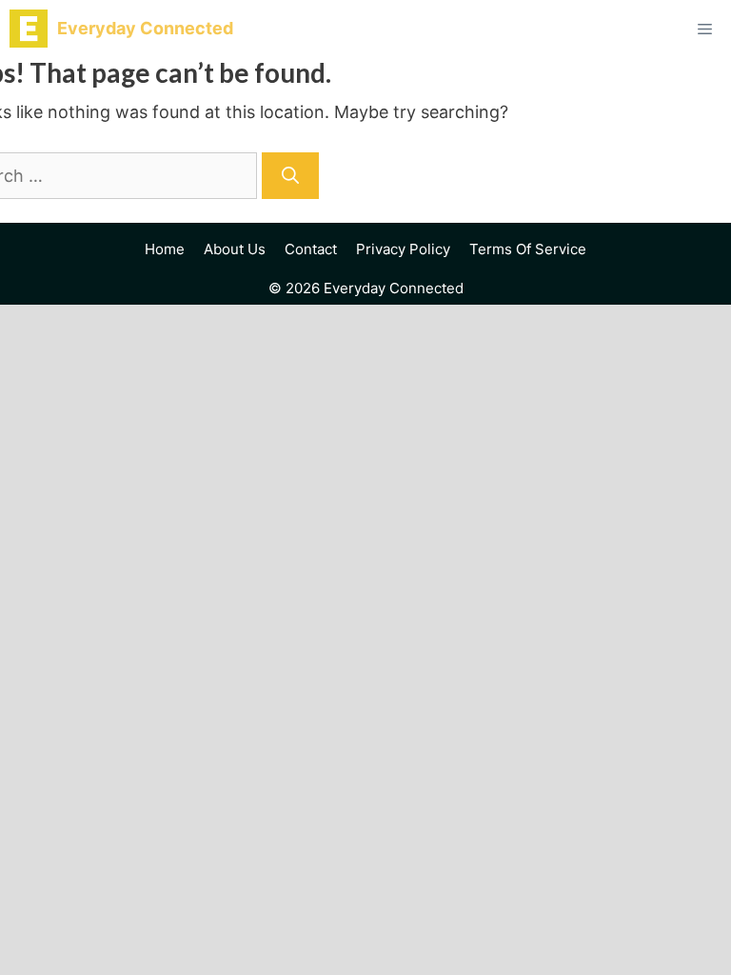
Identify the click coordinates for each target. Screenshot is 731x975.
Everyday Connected (145, 28)
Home (165, 249)
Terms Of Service (527, 249)
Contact (311, 249)
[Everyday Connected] (29, 28)
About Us (235, 249)
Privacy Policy (403, 249)
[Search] (290, 175)
